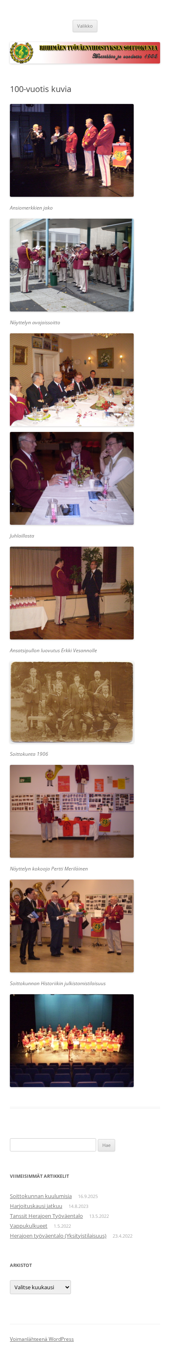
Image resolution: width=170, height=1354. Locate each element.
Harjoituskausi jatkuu (36, 1206)
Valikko (85, 26)
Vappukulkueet (28, 1225)
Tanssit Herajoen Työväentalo (46, 1216)
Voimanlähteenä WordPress (42, 1338)
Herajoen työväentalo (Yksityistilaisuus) (58, 1235)
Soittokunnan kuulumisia (41, 1196)
